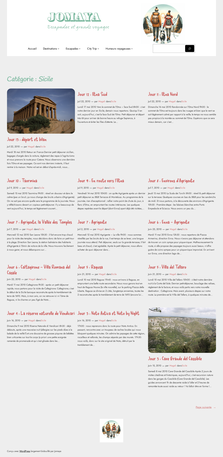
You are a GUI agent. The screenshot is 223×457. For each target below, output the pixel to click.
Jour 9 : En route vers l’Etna (101, 180)
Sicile (43, 146)
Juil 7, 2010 (153, 187)
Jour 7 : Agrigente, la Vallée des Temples (39, 222)
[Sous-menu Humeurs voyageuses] (132, 48)
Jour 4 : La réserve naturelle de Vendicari (41, 313)
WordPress (24, 451)
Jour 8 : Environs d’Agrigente (171, 180)
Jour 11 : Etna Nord (163, 94)
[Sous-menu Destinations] (58, 48)
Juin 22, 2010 (14, 279)
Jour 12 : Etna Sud (92, 94)
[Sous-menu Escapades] (79, 48)
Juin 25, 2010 (155, 229)
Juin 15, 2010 (154, 365)
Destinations (50, 49)
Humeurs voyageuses (118, 49)
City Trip (92, 49)
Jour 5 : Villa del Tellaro (167, 267)
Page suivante (206, 407)
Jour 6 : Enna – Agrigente (168, 222)
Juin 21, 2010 (84, 274)
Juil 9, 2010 (12, 187)
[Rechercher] (189, 48)
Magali (31, 146)
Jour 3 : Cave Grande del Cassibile (175, 358)
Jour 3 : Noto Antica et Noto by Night (108, 313)
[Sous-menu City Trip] (98, 48)
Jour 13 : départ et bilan (27, 139)
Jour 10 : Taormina (22, 180)
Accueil (32, 49)
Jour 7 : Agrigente (92, 222)
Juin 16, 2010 (13, 320)
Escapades (72, 49)
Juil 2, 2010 (83, 229)
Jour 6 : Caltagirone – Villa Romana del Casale (38, 269)
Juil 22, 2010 (13, 146)
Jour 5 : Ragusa (90, 267)
